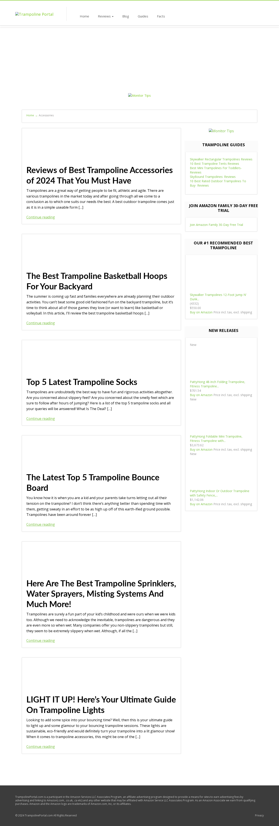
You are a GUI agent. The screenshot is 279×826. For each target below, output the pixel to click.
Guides (143, 16)
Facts (161, 16)
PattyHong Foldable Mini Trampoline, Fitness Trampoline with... (216, 438)
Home (84, 16)
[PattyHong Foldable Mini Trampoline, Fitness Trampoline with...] (221, 418)
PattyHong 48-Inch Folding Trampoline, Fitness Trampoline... (217, 384)
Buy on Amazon (201, 312)
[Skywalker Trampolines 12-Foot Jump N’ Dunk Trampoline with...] (221, 276)
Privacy (259, 815)
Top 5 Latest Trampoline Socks (81, 382)
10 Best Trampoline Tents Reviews (214, 163)
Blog (125, 16)
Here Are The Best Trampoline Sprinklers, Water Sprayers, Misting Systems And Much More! (101, 594)
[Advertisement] (139, 60)
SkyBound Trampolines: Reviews (213, 177)
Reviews (104, 16)
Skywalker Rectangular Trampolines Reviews (221, 159)
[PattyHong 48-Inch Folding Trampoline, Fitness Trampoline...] (221, 363)
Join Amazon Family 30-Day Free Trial (216, 225)
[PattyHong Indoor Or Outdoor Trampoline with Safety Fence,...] (221, 472)
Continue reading (40, 217)
